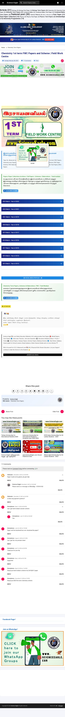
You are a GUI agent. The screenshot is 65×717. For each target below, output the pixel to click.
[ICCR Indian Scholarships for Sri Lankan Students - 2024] (54, 427)
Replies (62, 475)
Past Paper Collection (8, 17)
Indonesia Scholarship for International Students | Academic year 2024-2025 (31, 436)
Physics (22, 16)
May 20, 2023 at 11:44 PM (21, 568)
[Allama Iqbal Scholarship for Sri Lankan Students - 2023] (54, 447)
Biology (14, 10)
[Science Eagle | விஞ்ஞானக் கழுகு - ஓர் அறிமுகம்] (11, 447)
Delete (61, 480)
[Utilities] (62, 3)
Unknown (10, 474)
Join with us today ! (33, 354)
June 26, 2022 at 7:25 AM (21, 528)
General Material (35, 14)
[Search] (21, 2)
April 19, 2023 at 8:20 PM (21, 548)
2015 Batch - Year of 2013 (11, 263)
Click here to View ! (12, 190)
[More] (51, 390)
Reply (9, 480)
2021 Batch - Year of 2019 (11, 217)
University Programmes (11, 19)
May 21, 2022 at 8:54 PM (21, 506)
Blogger (61, 705)
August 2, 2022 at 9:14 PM (21, 538)
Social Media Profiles (32, 278)
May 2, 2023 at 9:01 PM (20, 558)
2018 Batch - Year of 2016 (11, 240)
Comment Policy (17, 468)
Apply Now (50, 39)
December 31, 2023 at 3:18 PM (22, 578)
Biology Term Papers (39, 10)
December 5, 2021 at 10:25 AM (28, 484)
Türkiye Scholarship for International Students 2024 (9, 435)
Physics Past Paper (32, 16)
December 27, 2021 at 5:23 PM (20, 496)
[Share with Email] (38, 390)
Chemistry (51, 10)
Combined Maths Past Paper (43, 12)
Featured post (18, 14)
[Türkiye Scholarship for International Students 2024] (11, 427)
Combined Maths (28, 12)
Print (37, 60)
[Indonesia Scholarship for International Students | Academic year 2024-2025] (32, 427)
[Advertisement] (32, 92)
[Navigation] (3, 3)
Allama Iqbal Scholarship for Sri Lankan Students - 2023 (53, 455)
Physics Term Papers (46, 16)
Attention (7, 306)
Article (3, 10)
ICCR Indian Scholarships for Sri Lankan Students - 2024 (53, 435)
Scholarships (60, 17)
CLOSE (32, 163)
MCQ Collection (47, 14)
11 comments (27, 60)
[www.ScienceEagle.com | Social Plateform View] (32, 447)
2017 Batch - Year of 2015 (11, 248)
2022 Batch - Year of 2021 (11, 209)
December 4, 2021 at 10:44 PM (20, 474)
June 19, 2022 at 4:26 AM (26, 516)
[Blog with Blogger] (43, 390)
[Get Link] (47, 390)
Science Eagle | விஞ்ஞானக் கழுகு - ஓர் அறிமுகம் (10, 455)
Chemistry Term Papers (13, 12)
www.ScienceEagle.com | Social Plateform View (32, 455)
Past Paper (57, 14)
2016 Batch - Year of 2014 (11, 256)
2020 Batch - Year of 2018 (11, 224)
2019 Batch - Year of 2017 (11, 232)
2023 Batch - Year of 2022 (11, 201)
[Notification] (58, 3)
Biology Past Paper (24, 10)
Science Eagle (14, 399)
